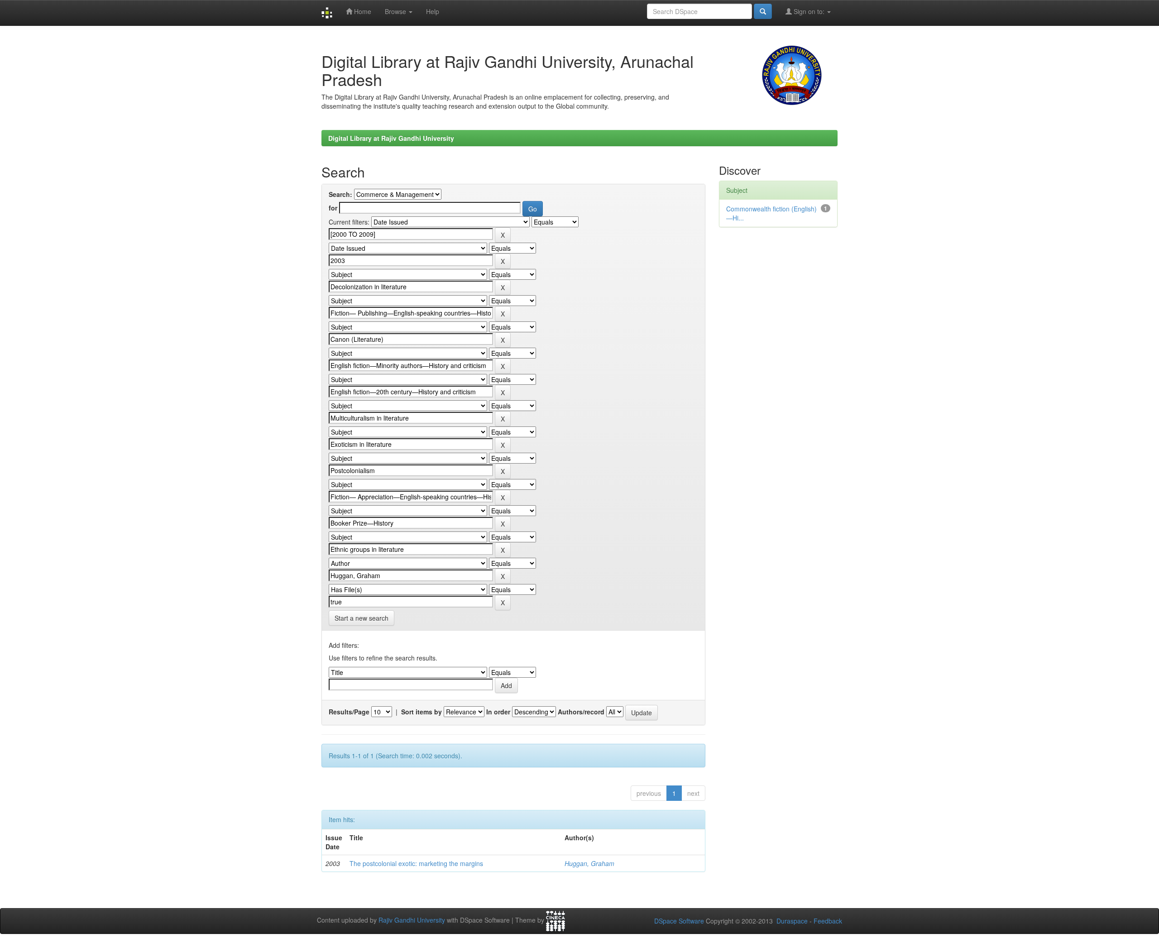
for (333, 207)
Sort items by (421, 711)
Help (432, 11)
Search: (340, 194)
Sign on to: (809, 11)
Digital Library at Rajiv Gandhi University (391, 138)
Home (361, 11)
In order (498, 711)
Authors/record (581, 711)
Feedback (828, 920)
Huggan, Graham (589, 863)
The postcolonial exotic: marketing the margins (416, 863)
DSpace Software (679, 920)
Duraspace (792, 920)
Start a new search (361, 617)
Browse (396, 11)
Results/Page (349, 711)
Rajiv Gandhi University (411, 920)
